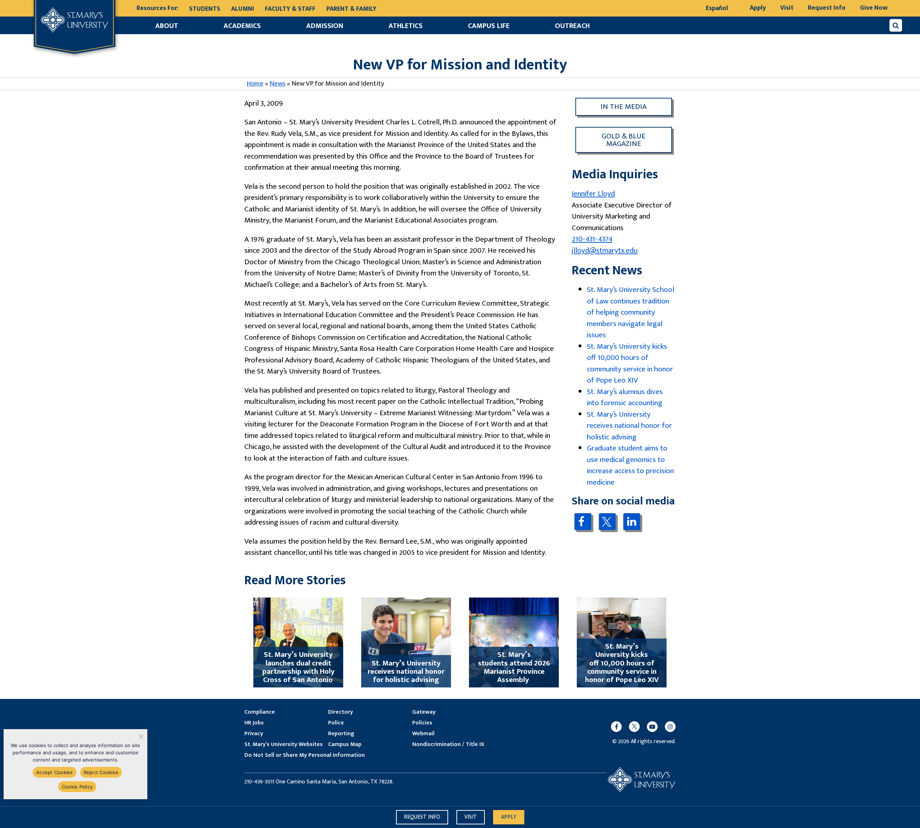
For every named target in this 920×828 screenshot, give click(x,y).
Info (422, 817)
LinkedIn (631, 521)
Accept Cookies (54, 772)
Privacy (253, 733)
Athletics (405, 26)
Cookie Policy (77, 787)
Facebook (582, 521)
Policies (422, 723)
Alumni (242, 9)
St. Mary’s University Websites (283, 744)
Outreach (572, 26)
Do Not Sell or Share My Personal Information (304, 755)
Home (255, 83)
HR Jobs (254, 723)
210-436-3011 (259, 782)
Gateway (424, 712)
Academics (242, 26)
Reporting (341, 733)
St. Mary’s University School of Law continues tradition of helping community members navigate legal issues (630, 312)
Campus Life (489, 26)
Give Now (874, 8)
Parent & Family (351, 9)
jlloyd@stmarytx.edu (605, 250)
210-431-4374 (592, 239)
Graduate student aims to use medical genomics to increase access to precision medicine (630, 465)
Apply (758, 8)
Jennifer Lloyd (593, 193)
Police (336, 723)
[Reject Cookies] (141, 736)
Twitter (607, 521)
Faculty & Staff (290, 9)
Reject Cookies (101, 772)
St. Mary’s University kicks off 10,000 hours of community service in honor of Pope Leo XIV (630, 363)
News (277, 83)
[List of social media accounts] (640, 726)
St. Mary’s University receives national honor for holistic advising (629, 425)
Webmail (423, 733)
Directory (340, 712)
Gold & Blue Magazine (623, 140)
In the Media (624, 106)
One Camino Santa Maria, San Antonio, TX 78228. (335, 782)
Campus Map (345, 744)
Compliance (259, 712)
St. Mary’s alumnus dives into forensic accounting (625, 397)
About (166, 26)
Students (204, 9)
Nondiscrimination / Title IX (448, 744)
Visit (787, 8)
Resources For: (157, 8)
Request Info (827, 8)
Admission (324, 26)
